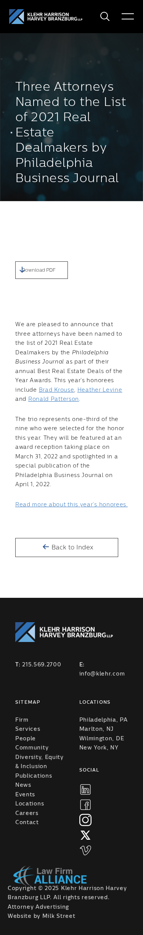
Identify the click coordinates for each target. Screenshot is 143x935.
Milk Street (59, 916)
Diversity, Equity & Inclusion (39, 762)
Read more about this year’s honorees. (71, 505)
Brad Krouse (56, 390)
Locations (29, 804)
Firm (22, 720)
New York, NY (99, 748)
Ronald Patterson (53, 399)
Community (31, 748)
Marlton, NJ (96, 729)
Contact (27, 822)
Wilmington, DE (101, 738)
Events (25, 794)
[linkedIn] (85, 789)
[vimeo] (85, 850)
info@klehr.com (102, 674)
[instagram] (85, 820)
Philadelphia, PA (103, 720)
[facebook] (85, 805)
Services (27, 729)
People (25, 738)
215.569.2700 (41, 665)
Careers (27, 813)
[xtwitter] (85, 835)
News (23, 785)
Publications (33, 776)
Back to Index (71, 547)
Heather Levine (99, 390)
